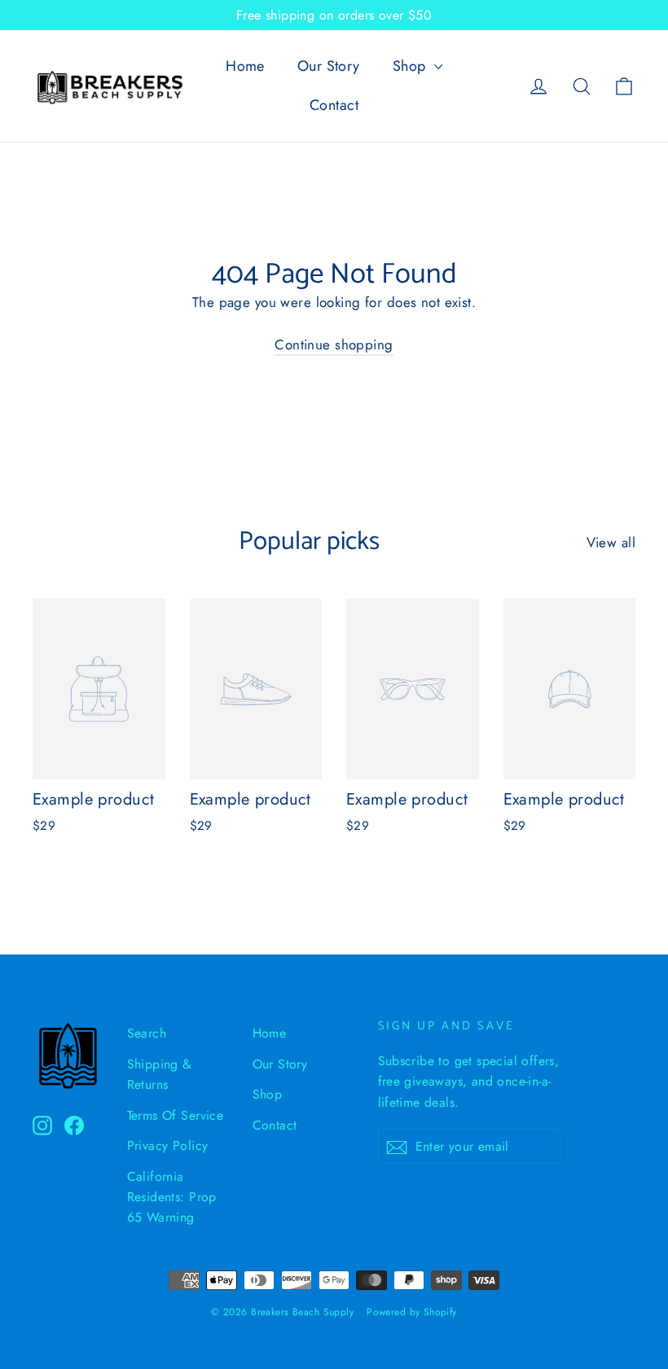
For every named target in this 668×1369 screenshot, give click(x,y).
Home (245, 66)
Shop (411, 66)
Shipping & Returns (159, 1074)
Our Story (328, 66)
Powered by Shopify (412, 1312)
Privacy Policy (168, 1145)
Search (147, 1033)
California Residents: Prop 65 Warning (172, 1197)
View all (611, 542)
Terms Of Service (175, 1115)
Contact (334, 105)
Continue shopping (334, 344)
